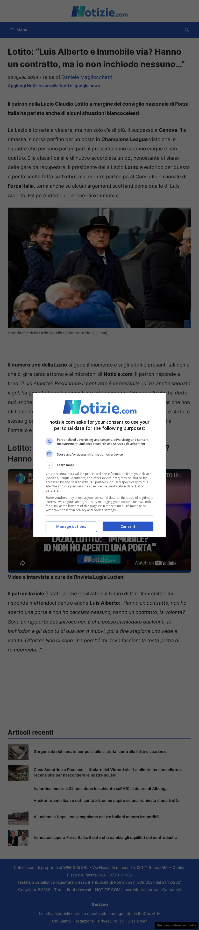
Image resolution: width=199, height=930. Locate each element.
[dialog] (99, 465)
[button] (99, 465)
